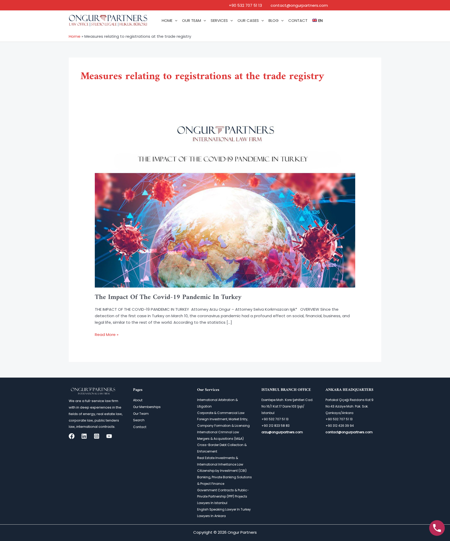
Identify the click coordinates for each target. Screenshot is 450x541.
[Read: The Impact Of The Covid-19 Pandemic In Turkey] (225, 202)
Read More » (106, 334)
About (137, 400)
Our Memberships (147, 407)
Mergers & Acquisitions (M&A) (220, 438)
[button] (174, 20)
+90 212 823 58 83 (275, 425)
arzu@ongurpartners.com (282, 432)
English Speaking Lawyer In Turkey (224, 509)
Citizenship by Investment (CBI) (222, 470)
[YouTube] (109, 436)
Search (139, 420)
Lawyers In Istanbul (212, 503)
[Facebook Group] (71, 436)
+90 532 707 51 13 (245, 5)
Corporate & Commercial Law (221, 413)
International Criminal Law (218, 432)
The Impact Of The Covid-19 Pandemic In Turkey (168, 297)
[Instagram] (96, 436)
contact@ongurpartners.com (299, 5)
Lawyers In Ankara (211, 516)
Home (74, 36)
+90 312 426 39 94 (340, 425)
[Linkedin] (84, 436)
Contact (139, 427)
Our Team (141, 413)
